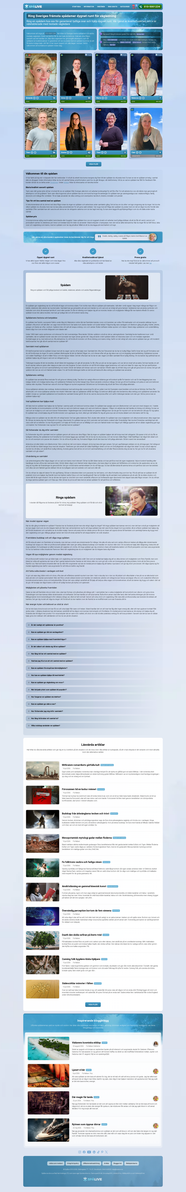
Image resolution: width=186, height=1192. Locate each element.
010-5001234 (50, 33)
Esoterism (106, 935)
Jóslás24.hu (117, 1173)
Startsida (76, 7)
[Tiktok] (98, 1151)
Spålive (67, 1169)
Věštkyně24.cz (127, 1173)
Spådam (104, 1042)
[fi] (136, 5)
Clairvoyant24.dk (96, 1173)
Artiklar (66, 182)
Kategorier (124, 7)
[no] (133, 8)
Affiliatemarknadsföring (91, 1163)
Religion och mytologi (107, 765)
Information (89, 7)
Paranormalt (101, 789)
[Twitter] (106, 1151)
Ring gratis (112, 7)
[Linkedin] (94, 1151)
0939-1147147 (125, 42)
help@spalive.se (117, 1169)
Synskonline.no (85, 1173)
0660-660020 (106, 1169)
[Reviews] (93, 237)
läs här (112, 45)
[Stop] (37, 98)
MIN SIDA (53, 101)
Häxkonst (104, 959)
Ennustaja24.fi (107, 1173)
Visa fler (93, 164)
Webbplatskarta (131, 1163)
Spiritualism (114, 813)
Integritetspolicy (73, 1163)
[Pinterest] (102, 1151)
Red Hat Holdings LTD (61, 1173)
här (150, 263)
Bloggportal (118, 1163)
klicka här (140, 34)
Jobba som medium (56, 1163)
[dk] (133, 5)
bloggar (89, 55)
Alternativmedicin (113, 886)
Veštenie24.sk (140, 1173)
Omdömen (101, 7)
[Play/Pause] (34, 98)
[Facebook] (84, 1151)
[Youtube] (89, 1151)
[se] (136, 8)
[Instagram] (79, 1151)
